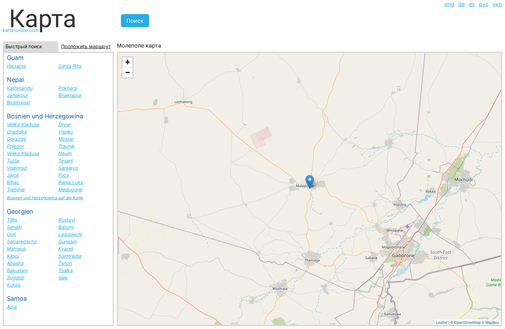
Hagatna (16, 66)
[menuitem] (449, 4)
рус (484, 4)
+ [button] (127, 62)
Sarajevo (68, 168)
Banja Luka (70, 182)
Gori (11, 234)
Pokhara (67, 88)
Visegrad (17, 168)
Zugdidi (15, 277)
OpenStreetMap (467, 322)
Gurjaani (67, 241)
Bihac (13, 182)
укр (497, 4)
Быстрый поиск (23, 46)
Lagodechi (70, 234)
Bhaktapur (70, 95)
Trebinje (16, 189)
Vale (63, 277)
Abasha (15, 263)
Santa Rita (69, 66)
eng (449, 4)
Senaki (14, 227)
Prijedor (15, 146)
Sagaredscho (22, 241)
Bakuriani (17, 270)
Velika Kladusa (23, 124)
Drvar (64, 124)
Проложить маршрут (86, 46)
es (472, 4)
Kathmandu (20, 88)
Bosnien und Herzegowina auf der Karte (45, 197)
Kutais (14, 285)
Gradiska (17, 132)
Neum (65, 153)
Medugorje (70, 189)
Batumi (66, 227)
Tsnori (65, 263)
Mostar (66, 139)
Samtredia (69, 256)
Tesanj (65, 160)
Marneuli (16, 249)
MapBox (492, 322)
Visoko (65, 132)
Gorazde (16, 139)
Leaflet (441, 322)
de (461, 4)
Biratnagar (18, 102)
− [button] (127, 72)
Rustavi (66, 220)
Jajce (13, 175)
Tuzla (13, 160)
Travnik (66, 146)
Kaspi (13, 256)
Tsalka (65, 270)
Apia (12, 307)
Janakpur (17, 95)
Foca (63, 175)
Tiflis (12, 220)
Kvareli (65, 249)
